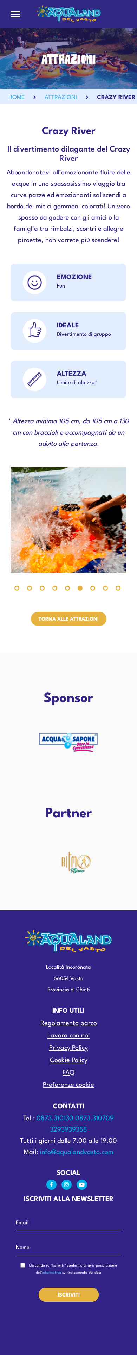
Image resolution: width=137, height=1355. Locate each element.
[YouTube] (84, 1186)
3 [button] (42, 588)
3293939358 (68, 1130)
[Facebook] (53, 1186)
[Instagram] (69, 1186)
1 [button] (16, 588)
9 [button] (118, 588)
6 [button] (80, 588)
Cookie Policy (68, 1060)
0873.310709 (94, 1118)
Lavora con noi (68, 1036)
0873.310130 (55, 1118)
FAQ (68, 1073)
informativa (51, 1272)
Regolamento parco (68, 1023)
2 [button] (29, 588)
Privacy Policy (68, 1048)
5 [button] (67, 588)
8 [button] (105, 588)
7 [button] (92, 588)
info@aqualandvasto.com (76, 1152)
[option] (68, 520)
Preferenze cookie (68, 1085)
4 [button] (54, 588)
